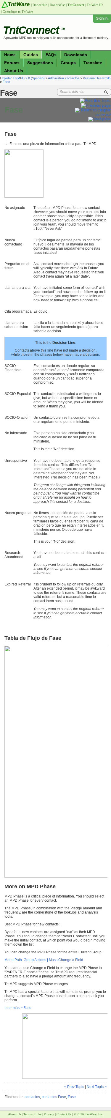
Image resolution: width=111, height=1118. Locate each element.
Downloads (75, 54)
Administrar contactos (63, 78)
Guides (30, 54)
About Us (13, 70)
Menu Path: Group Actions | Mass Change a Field (43, 960)
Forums (12, 62)
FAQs (51, 54)
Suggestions (40, 62)
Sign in (101, 18)
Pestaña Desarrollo (96, 78)
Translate (92, 62)
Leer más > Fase (17, 1008)
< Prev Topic (74, 1087)
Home (10, 54)
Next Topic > (97, 1087)
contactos (32, 1097)
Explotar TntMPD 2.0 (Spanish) (22, 78)
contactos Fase (54, 1097)
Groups (68, 62)
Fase (6, 82)
